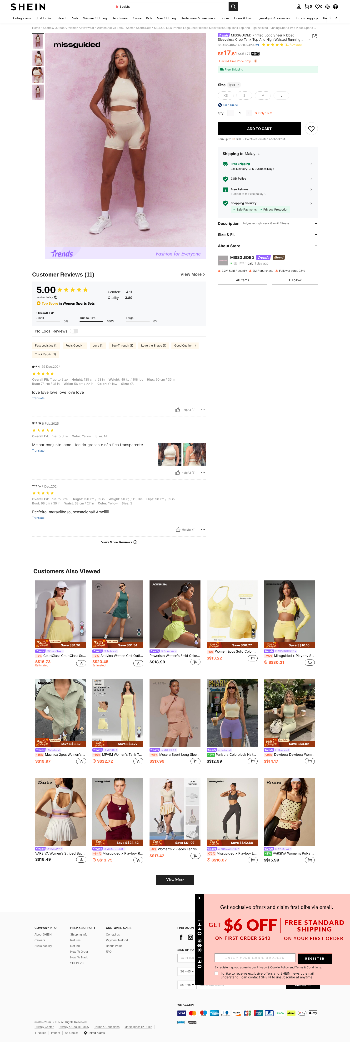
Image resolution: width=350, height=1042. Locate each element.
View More (175, 880)
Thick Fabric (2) (45, 354)
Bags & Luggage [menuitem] (306, 18)
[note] (60, 643)
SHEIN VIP (77, 963)
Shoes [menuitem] (225, 18)
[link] (308, 6)
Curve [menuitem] (137, 18)
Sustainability (43, 946)
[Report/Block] (203, 410)
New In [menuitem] (62, 18)
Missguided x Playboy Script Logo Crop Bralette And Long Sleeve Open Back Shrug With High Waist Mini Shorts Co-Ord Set (290, 656)
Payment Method (117, 940)
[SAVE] (311, 128)
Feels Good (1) (75, 345)
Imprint (55, 1033)
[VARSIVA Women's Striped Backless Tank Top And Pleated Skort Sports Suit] (60, 812)
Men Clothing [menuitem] (166, 18)
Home (36, 28)
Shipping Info (78, 934)
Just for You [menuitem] (45, 18)
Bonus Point (114, 946)
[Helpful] (177, 410)
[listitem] (60, 626)
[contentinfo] (248, 1013)
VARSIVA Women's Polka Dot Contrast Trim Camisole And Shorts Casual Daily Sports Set (290, 853)
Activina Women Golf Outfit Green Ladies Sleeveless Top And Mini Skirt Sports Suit (118, 656)
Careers (40, 940)
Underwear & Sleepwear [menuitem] (198, 18)
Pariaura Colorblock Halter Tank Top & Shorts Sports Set (232, 754)
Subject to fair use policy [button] (247, 194)
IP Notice (40, 1033)
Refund (75, 946)
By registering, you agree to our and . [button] (268, 967)
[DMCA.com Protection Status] (192, 1022)
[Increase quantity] (249, 113)
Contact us (113, 934)
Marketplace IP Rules (138, 1027)
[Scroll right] (336, 18)
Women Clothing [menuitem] (95, 18)
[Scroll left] (330, 18)
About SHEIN (43, 934)
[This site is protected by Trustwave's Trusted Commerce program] (181, 1022)
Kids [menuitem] (149, 18)
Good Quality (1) (185, 345)
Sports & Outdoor (54, 28)
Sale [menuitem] (75, 18)
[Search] (233, 6)
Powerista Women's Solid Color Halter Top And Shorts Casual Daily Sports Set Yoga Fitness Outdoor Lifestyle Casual (175, 656)
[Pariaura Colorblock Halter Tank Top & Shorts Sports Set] (232, 713)
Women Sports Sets (138, 28)
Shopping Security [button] (243, 203)
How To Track (79, 957)
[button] (327, 7)
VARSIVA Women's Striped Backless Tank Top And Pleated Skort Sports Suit (60, 853)
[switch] (74, 331)
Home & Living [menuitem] (244, 18)
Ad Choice (72, 1033)
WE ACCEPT (186, 1005)
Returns (75, 940)
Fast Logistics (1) (46, 345)
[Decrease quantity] (231, 113)
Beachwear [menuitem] (120, 18)
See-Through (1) (122, 345)
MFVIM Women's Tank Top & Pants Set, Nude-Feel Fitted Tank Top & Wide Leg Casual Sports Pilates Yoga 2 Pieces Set (118, 754)
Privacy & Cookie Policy (74, 1027)
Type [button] (231, 84)
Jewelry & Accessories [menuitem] (274, 18)
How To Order (79, 951)
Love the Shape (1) (153, 345)
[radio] (226, 95)
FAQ (108, 951)
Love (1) (98, 345)
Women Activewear (81, 28)
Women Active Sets (110, 28)
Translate (38, 398)
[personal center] (299, 7)
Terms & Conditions (107, 1027)
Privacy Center (44, 1027)
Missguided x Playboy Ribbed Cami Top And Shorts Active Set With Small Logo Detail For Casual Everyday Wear (118, 853)
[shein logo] (28, 6)
